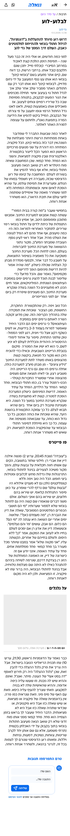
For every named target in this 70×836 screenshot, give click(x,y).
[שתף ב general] (6, 5)
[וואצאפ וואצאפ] (13, 5)
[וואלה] (35, 5)
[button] (54, 5)
